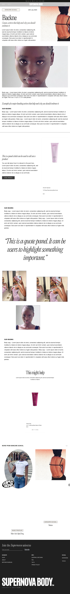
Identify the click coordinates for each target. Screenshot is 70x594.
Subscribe (27, 549)
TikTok (64, 561)
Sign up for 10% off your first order (35, 1)
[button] (64, 4)
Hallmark (19, 587)
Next (66, 446)
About (9, 4)
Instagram (65, 558)
